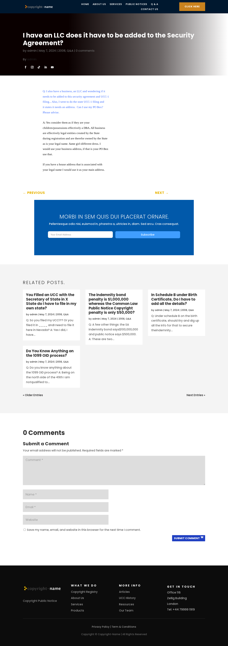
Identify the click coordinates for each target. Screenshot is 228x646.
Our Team (126, 610)
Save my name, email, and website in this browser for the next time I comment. (84, 530)
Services (116, 4)
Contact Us (149, 9)
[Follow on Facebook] (25, 67)
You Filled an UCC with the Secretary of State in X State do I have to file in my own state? (51, 301)
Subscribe (147, 235)
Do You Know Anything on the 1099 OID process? (50, 353)
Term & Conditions (124, 626)
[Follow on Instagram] (32, 67)
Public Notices (136, 4)
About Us (99, 4)
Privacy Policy (100, 626)
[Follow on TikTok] (39, 67)
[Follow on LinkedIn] (45, 67)
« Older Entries (33, 395)
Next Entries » (196, 395)
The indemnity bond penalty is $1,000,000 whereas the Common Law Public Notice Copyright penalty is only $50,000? (113, 303)
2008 (61, 51)
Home (85, 4)
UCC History (127, 598)
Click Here (192, 6)
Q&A (70, 51)
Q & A (154, 4)
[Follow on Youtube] (52, 67)
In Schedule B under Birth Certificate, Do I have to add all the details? (174, 299)
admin (32, 51)
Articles (124, 592)
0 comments (85, 51)
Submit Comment (187, 538)
